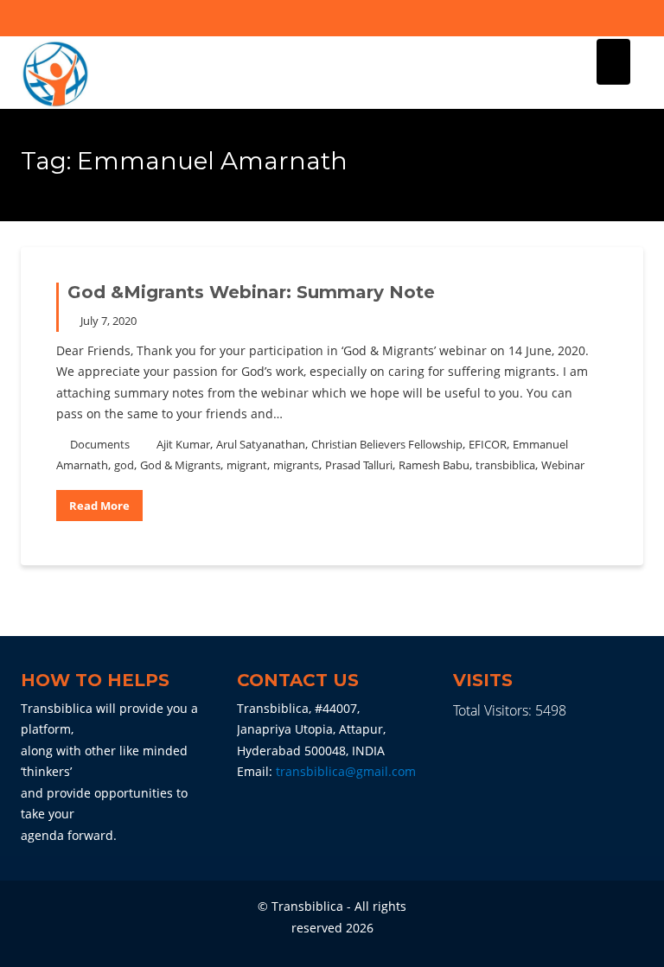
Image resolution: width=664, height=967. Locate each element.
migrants (296, 465)
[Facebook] (599, 18)
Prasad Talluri (359, 465)
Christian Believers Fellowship (387, 444)
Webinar (562, 465)
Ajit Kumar (183, 444)
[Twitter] (629, 18)
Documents (100, 444)
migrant (247, 465)
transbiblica (505, 465)
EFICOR (488, 444)
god (124, 465)
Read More (99, 505)
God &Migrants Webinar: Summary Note (251, 292)
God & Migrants (180, 465)
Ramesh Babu (434, 465)
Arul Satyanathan (260, 444)
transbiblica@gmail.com (346, 771)
